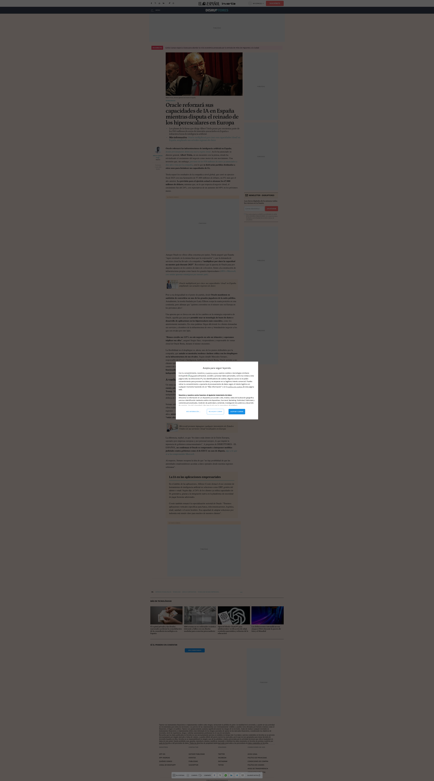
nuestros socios (212, 373)
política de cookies (235, 387)
